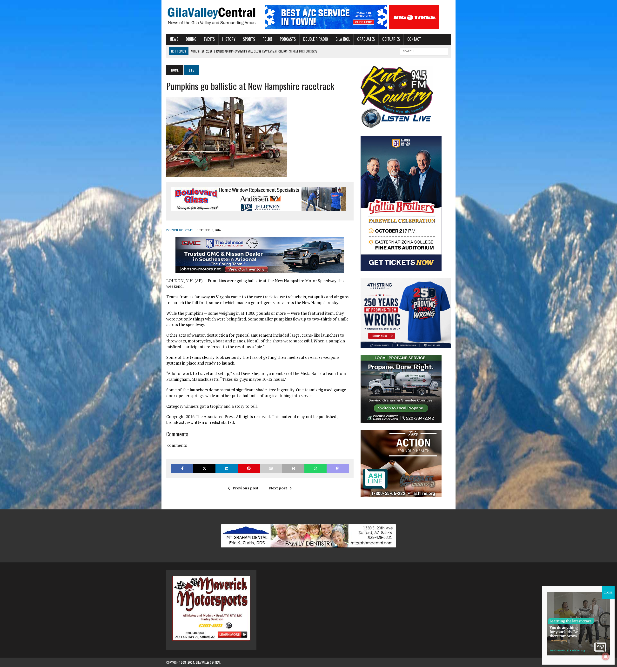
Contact (414, 39)
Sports (249, 39)
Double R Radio (315, 39)
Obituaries (391, 39)
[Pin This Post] (249, 468)
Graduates (366, 39)
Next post (278, 488)
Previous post (245, 488)
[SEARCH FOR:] (424, 50)
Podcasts (288, 39)
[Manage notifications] (606, 656)
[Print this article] (293, 468)
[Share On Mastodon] (338, 468)
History (228, 39)
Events (209, 39)
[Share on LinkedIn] (226, 468)
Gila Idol (342, 39)
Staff (188, 230)
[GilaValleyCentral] (211, 16)
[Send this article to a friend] (271, 468)
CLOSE (608, 592)
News (174, 39)
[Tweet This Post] (204, 468)
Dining (191, 39)
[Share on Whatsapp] (315, 468)
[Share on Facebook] (182, 468)
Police (267, 39)
